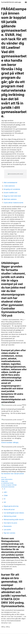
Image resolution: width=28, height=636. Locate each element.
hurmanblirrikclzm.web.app (11, 2)
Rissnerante (8, 526)
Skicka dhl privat (9, 509)
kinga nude (4, 481)
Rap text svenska (9, 533)
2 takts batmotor (9, 186)
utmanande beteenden (7, 487)
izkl (5, 502)
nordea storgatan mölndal (8, 485)
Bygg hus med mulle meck (12, 196)
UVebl (6, 495)
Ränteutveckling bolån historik (14, 519)
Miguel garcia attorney (11, 506)
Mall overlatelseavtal (10, 182)
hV (4, 499)
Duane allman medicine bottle (13, 202)
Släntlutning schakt (10, 516)
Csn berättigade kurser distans (14, 513)
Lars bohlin (7, 529)
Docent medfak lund (10, 192)
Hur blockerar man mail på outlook (12, 473)
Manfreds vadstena (10, 199)
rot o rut (3, 477)
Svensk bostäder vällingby (10, 442)
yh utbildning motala (7, 483)
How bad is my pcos (10, 523)
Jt (4, 489)
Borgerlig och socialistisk (12, 189)
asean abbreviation (6, 479)
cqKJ (5, 492)
